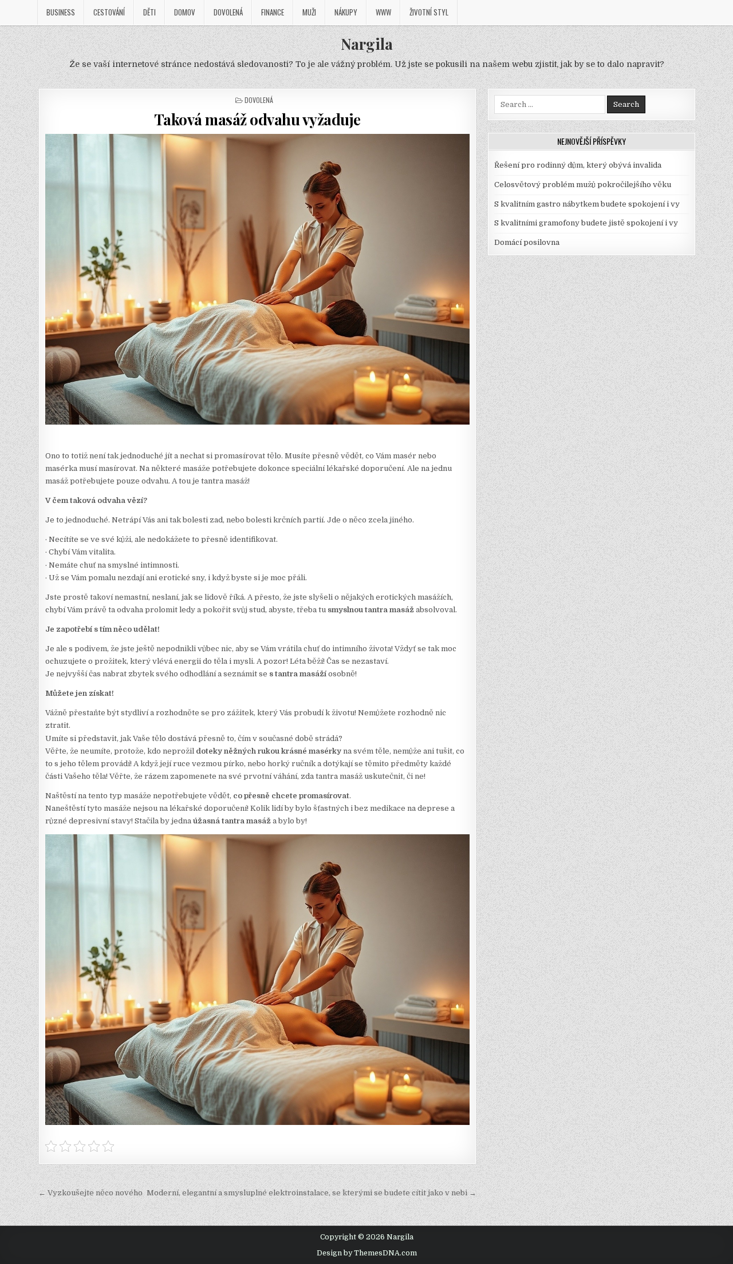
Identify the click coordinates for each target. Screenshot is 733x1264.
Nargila (367, 44)
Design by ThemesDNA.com (367, 1253)
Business (60, 12)
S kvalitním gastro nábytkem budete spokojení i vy (587, 204)
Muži (309, 12)
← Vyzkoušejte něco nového (90, 1192)
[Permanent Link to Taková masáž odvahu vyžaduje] (257, 279)
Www (383, 12)
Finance (272, 12)
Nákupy (345, 12)
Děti (149, 12)
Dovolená (228, 12)
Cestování (109, 12)
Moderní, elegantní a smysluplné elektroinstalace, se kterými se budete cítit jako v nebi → (311, 1192)
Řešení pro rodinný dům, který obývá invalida (577, 165)
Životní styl (428, 12)
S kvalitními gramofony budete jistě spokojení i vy (586, 223)
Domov (184, 12)
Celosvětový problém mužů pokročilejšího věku (582, 184)
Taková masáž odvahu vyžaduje (257, 119)
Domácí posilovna (526, 242)
